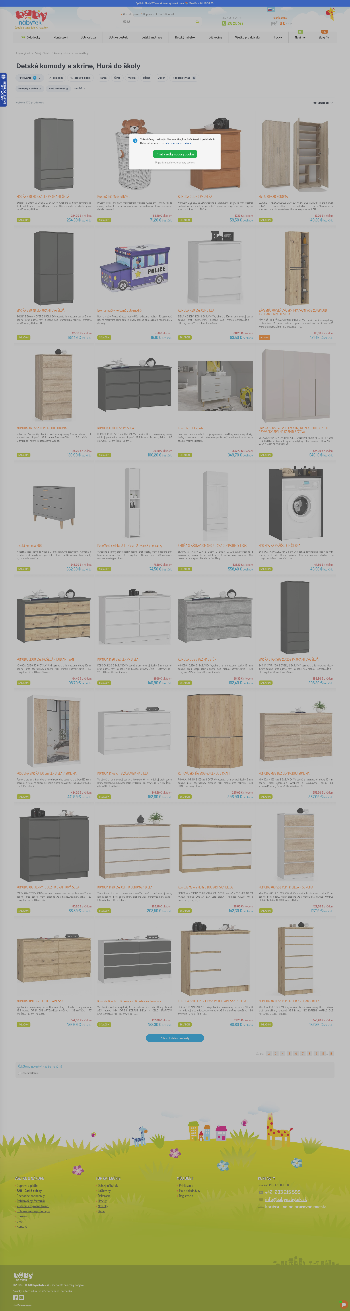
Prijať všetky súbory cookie (175, 154)
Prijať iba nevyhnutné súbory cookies (175, 162)
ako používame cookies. (178, 143)
